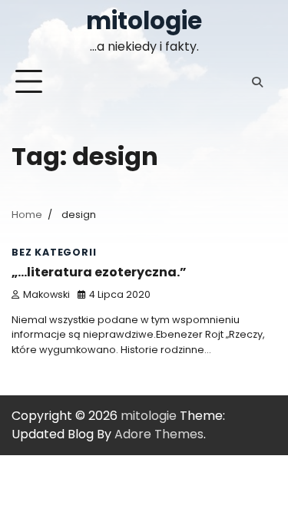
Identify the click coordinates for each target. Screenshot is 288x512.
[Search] (257, 82)
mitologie (144, 21)
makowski (46, 294)
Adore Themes (159, 434)
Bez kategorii (54, 252)
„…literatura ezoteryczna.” (99, 272)
